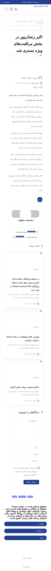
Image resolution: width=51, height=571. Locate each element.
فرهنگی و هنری (21, 21)
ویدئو (30, 496)
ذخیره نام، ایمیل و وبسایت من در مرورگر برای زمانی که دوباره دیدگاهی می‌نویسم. (25, 471)
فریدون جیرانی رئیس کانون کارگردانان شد (32, 237)
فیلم (14, 496)
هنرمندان (40, 23)
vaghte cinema (26, 78)
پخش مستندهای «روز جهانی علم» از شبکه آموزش (21, 232)
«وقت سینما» (27, 558)
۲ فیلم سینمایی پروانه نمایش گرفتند (24, 387)
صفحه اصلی (39, 21)
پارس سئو (26, 567)
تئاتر (30, 21)
